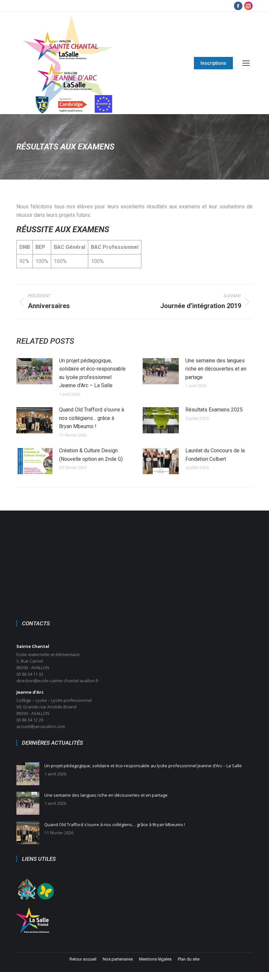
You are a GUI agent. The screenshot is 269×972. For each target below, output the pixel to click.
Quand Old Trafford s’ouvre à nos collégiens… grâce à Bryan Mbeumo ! (91, 418)
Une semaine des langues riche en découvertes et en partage (215, 368)
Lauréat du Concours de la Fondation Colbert (215, 454)
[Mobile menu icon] (246, 63)
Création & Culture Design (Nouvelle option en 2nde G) (91, 454)
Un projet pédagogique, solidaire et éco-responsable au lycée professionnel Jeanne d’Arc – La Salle (92, 373)
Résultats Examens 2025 (214, 410)
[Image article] (34, 371)
